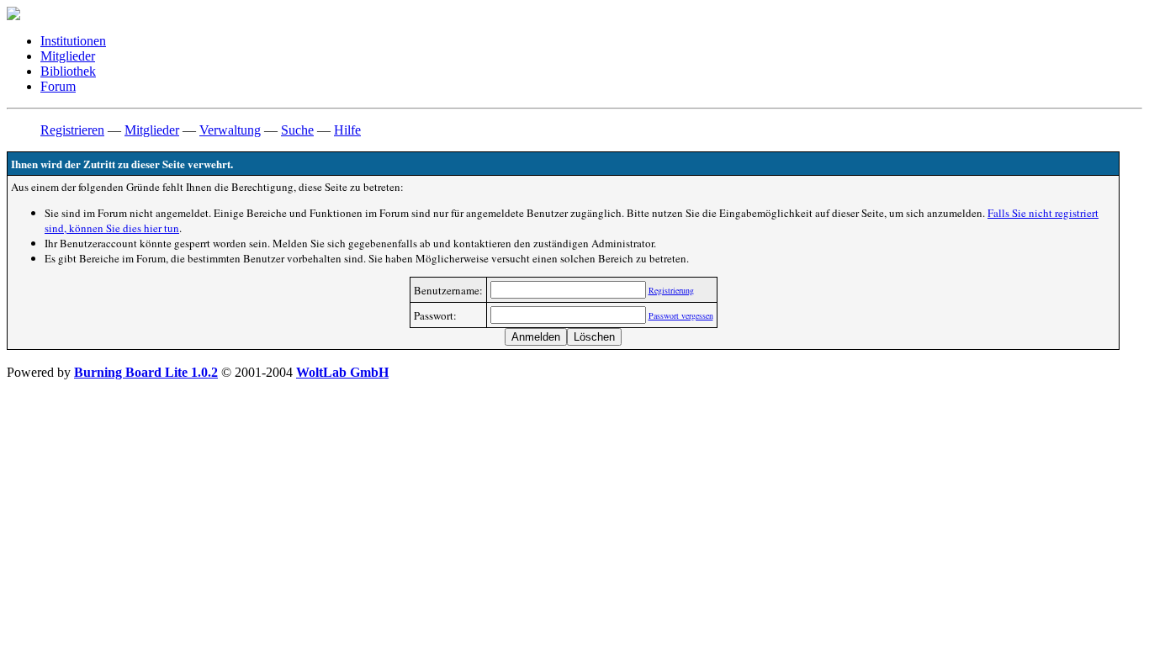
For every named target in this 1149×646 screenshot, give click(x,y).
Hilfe (347, 130)
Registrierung (671, 290)
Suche (297, 130)
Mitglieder (67, 56)
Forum (58, 86)
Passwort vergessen (681, 315)
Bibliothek (68, 71)
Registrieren (72, 130)
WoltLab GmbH (342, 372)
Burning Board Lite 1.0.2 (146, 372)
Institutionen (73, 41)
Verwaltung (230, 130)
